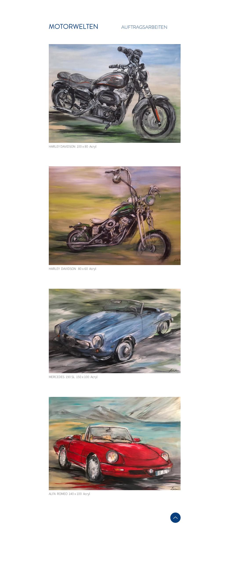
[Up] (175, 518)
